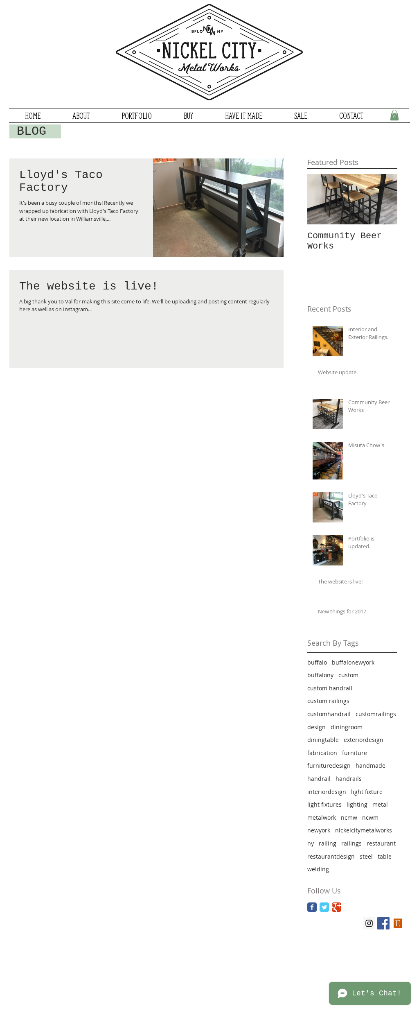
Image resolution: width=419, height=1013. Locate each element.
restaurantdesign (331, 856)
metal (380, 804)
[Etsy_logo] (398, 923)
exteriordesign (363, 740)
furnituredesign (329, 765)
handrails (349, 778)
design (316, 727)
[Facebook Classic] (312, 907)
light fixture (367, 792)
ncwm (370, 817)
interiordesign (326, 792)
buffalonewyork (353, 662)
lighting (357, 804)
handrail (319, 778)
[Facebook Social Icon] (383, 923)
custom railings (328, 701)
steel (366, 856)
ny (310, 843)
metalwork (321, 817)
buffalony (320, 675)
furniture (354, 753)
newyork (318, 830)
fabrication (322, 753)
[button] (394, 115)
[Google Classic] (336, 907)
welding (318, 869)
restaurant (381, 843)
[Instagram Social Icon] (369, 923)
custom (348, 675)
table (385, 856)
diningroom (347, 727)
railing (327, 843)
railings (351, 843)
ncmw (349, 817)
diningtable (323, 740)
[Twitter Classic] (324, 907)
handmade (370, 765)
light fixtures (324, 804)
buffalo (317, 662)
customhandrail (329, 714)
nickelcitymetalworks (363, 830)
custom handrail (329, 688)
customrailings (376, 714)
